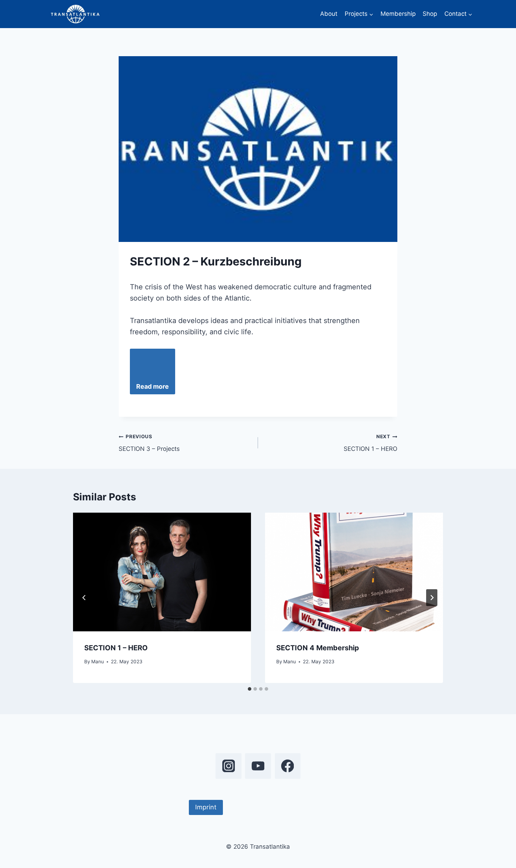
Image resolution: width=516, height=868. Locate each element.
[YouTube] (258, 766)
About (328, 13)
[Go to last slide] (84, 597)
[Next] (431, 597)
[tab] (249, 689)
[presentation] (162, 572)
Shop (430, 13)
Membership (398, 13)
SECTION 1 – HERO (370, 443)
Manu (97, 661)
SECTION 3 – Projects (149, 443)
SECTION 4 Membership (317, 648)
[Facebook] (287, 766)
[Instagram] (228, 766)
